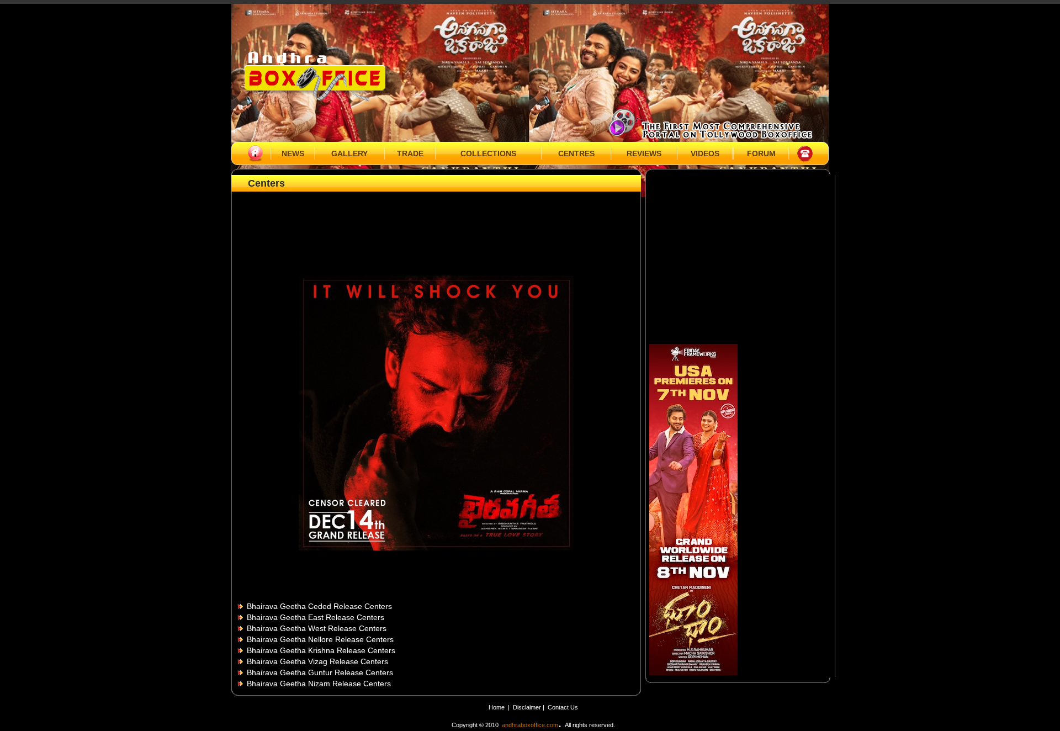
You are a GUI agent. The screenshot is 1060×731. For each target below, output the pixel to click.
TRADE (410, 153)
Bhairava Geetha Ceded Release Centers (319, 606)
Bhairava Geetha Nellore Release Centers (320, 639)
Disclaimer (528, 707)
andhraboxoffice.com (530, 725)
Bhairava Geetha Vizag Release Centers (317, 661)
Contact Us (563, 707)
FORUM (761, 153)
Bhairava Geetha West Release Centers (316, 628)
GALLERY (349, 153)
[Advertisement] (436, 219)
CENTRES (576, 153)
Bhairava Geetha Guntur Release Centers (320, 672)
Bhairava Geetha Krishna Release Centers (321, 650)
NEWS (293, 153)
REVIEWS (644, 153)
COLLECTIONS (488, 153)
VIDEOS (705, 153)
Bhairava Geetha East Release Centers (315, 617)
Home (497, 707)
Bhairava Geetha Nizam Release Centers (319, 683)
